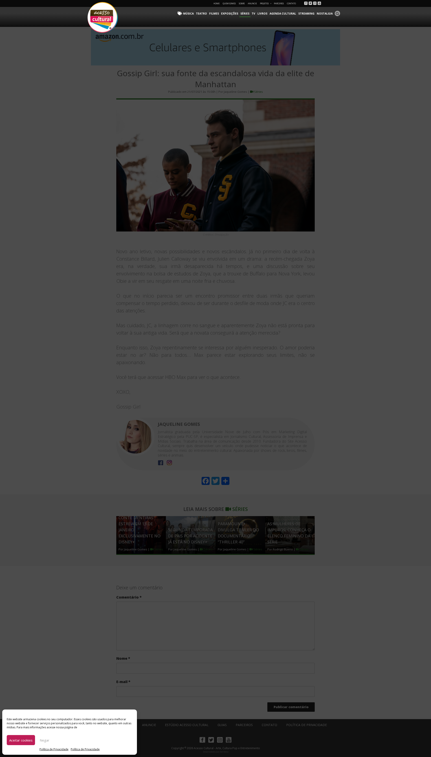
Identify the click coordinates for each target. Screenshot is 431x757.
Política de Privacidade (54, 749)
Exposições (229, 13)
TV (253, 13)
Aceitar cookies (21, 740)
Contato (291, 3)
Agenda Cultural (283, 13)
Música (188, 13)
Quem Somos (229, 3)
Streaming (306, 13)
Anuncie (252, 3)
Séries (244, 13)
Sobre (242, 3)
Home (216, 3)
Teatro (201, 13)
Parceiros (279, 3)
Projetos (264, 3)
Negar (44, 740)
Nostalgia (325, 13)
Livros (262, 13)
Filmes (214, 13)
